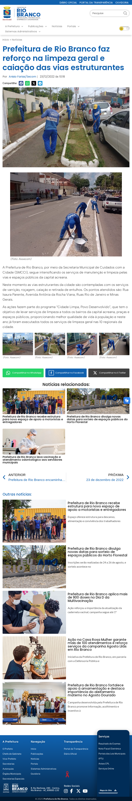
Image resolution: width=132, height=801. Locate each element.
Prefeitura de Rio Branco (55, 799)
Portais (71, 26)
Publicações (35, 26)
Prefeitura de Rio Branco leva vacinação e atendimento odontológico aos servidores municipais (32, 459)
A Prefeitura (12, 26)
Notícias (57, 26)
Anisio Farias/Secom (22, 77)
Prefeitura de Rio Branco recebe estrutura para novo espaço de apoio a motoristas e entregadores (33, 419)
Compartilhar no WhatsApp (26, 372)
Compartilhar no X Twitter (112, 372)
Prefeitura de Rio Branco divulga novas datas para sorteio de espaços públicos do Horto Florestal (97, 419)
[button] (21, 83)
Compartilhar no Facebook (69, 372)
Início (6, 39)
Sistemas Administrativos (21, 31)
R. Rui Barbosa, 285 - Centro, (45, 789)
